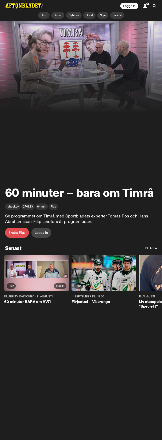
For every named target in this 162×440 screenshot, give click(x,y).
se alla (151, 248)
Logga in (129, 6)
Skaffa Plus (17, 233)
